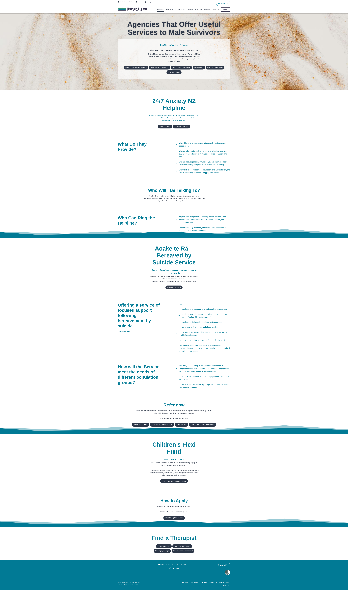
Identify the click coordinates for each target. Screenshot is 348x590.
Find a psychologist (162, 551)
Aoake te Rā (198, 67)
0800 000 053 (182, 425)
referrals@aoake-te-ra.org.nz (162, 425)
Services (185, 582)
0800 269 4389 (165, 126)
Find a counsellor (164, 546)
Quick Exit (224, 565)
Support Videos (205, 9)
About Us (204, 582)
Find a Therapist (174, 72)
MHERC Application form (174, 518)
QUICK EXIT (223, 3)
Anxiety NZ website (181, 126)
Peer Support (194, 582)
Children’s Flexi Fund (215, 67)
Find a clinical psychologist (183, 551)
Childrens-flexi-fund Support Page (174, 481)
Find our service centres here (136, 67)
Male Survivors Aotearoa (159, 67)
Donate (225, 9)
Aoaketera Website (174, 287)
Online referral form (140, 425)
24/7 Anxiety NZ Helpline (181, 67)
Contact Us (215, 9)
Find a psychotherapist (182, 546)
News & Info (213, 582)
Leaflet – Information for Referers (203, 425)
